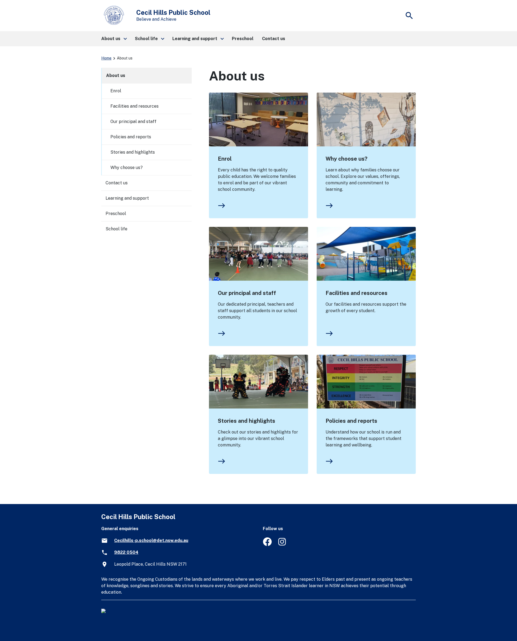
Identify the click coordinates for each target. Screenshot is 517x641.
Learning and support (127, 198)
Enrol (225, 159)
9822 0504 (126, 552)
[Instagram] (282, 544)
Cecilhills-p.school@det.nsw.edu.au (151, 540)
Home (106, 58)
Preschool (116, 213)
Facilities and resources (356, 293)
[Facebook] (267, 544)
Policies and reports (351, 421)
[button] (114, 38)
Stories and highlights (246, 421)
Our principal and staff (247, 293)
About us (115, 75)
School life (116, 228)
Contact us (117, 182)
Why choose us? (346, 159)
